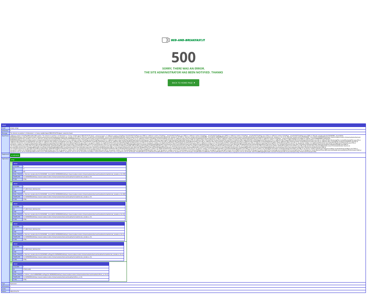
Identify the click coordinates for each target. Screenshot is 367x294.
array (12, 159)
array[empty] (15, 155)
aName (4, 291)
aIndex (4, 289)
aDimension (5, 286)
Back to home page (182, 82)
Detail (3, 128)
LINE (14, 171)
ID (14, 169)
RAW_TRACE (17, 174)
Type (3, 283)
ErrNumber (5, 130)
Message (4, 133)
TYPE (15, 179)
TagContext (5, 158)
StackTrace (5, 136)
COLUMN (16, 166)
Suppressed (5, 154)
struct (4, 125)
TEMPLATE (16, 177)
